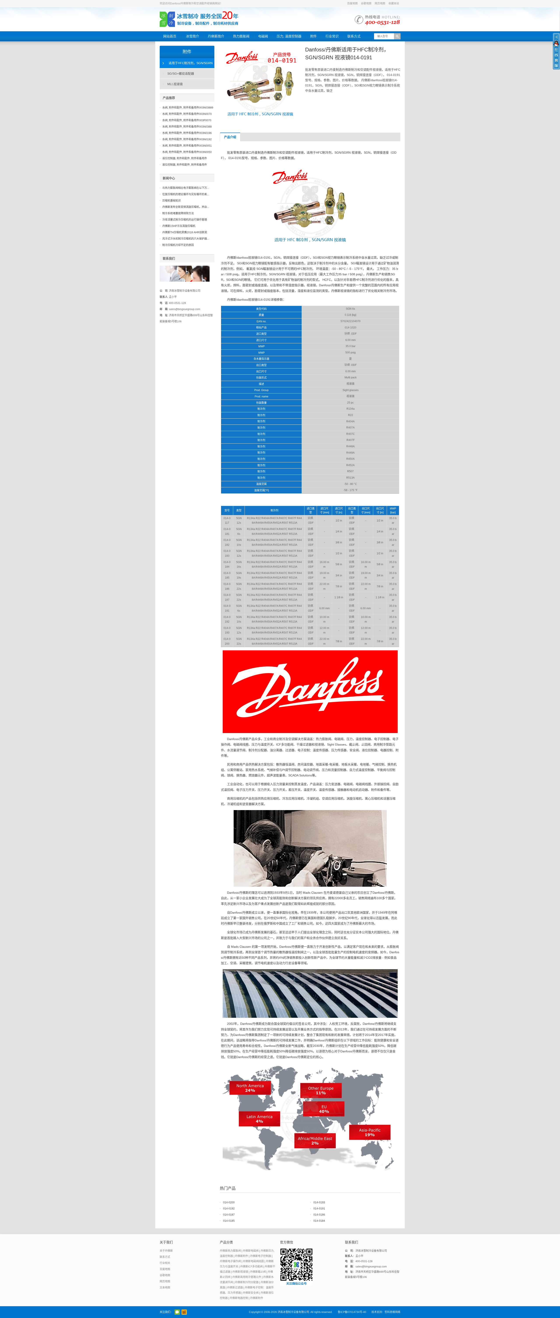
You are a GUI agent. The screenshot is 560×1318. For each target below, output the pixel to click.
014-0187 (229, 1214)
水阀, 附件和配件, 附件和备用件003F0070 (186, 120)
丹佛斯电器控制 (239, 1298)
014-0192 (229, 1208)
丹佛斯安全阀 (251, 1292)
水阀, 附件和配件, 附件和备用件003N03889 (187, 107)
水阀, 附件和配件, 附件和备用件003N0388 (187, 126)
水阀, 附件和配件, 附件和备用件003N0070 (187, 114)
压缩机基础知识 (171, 200)
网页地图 (380, 3)
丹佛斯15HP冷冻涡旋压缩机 (178, 226)
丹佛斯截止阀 (258, 1271)
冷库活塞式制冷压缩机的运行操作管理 (184, 219)
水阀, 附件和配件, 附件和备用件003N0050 (187, 152)
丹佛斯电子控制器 (260, 1256)
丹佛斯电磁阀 (251, 1250)
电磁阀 (263, 36)
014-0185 (229, 1220)
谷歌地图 (366, 3)
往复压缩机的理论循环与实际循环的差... (185, 194)
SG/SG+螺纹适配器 (180, 73)
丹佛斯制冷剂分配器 (247, 1282)
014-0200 (229, 1202)
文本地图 (165, 1287)
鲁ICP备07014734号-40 (352, 1312)
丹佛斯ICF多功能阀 (251, 1266)
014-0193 (319, 1202)
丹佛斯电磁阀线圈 (253, 1261)
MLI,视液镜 (175, 84)
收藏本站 (393, 3)
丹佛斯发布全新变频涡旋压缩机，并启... (185, 207)
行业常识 (332, 36)
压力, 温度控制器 (289, 36)
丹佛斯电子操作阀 (230, 1261)
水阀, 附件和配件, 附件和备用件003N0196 (187, 133)
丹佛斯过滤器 (235, 1287)
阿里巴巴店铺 (184, 1312)
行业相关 (165, 1263)
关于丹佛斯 (166, 1250)
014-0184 (319, 1220)
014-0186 (319, 1214)
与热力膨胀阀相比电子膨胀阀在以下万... (185, 188)
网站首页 (169, 36)
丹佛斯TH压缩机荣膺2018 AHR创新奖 (184, 232)
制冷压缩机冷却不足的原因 (178, 245)
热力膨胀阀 (241, 36)
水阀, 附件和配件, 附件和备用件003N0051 (187, 145)
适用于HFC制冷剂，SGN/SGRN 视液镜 (186, 64)
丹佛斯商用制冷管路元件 (246, 1277)
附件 (313, 36)
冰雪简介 (192, 36)
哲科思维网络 (392, 1312)
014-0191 (319, 1208)
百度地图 (352, 3)
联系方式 (353, 36)
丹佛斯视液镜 (240, 1271)
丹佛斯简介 (216, 36)
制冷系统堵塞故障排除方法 (178, 213)
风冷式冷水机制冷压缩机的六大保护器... (185, 238)
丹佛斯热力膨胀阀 (230, 1250)
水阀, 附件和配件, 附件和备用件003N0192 (187, 139)
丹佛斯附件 (241, 1256)
